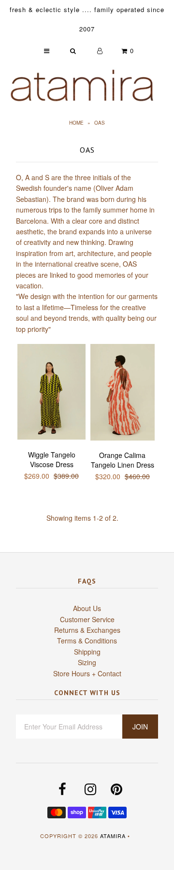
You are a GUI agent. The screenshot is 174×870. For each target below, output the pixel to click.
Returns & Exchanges (87, 630)
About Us (87, 608)
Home (76, 122)
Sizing (87, 662)
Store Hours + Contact (87, 673)
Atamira (113, 836)
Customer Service (87, 619)
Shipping (87, 651)
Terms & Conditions (87, 640)
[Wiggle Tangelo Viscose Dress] (51, 393)
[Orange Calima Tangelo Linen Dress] (122, 393)
